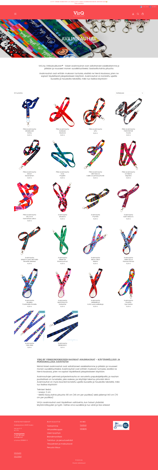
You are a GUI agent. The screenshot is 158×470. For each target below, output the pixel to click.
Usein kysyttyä (54, 433)
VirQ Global (17, 456)
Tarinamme (52, 426)
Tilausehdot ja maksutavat (60, 444)
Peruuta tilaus (53, 447)
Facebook (83, 425)
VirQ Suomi (17, 453)
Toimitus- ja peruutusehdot (60, 440)
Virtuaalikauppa (54, 429)
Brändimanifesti (54, 436)
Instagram (83, 428)
